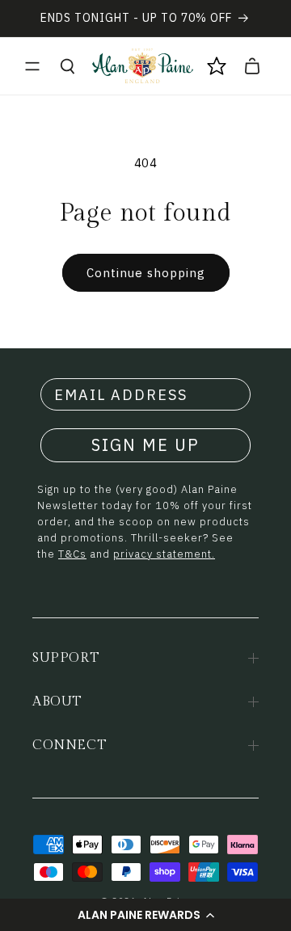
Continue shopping (145, 272)
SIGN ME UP (145, 445)
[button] (145, 915)
